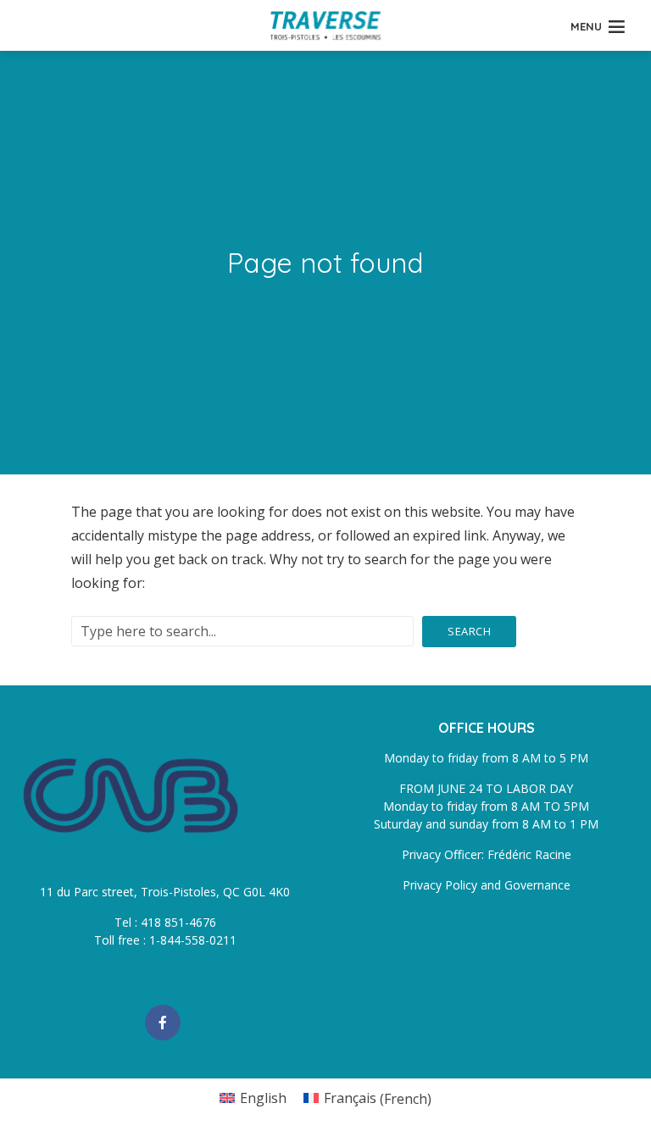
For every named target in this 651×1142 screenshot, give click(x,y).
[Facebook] (163, 1022)
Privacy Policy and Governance (486, 885)
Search (469, 631)
